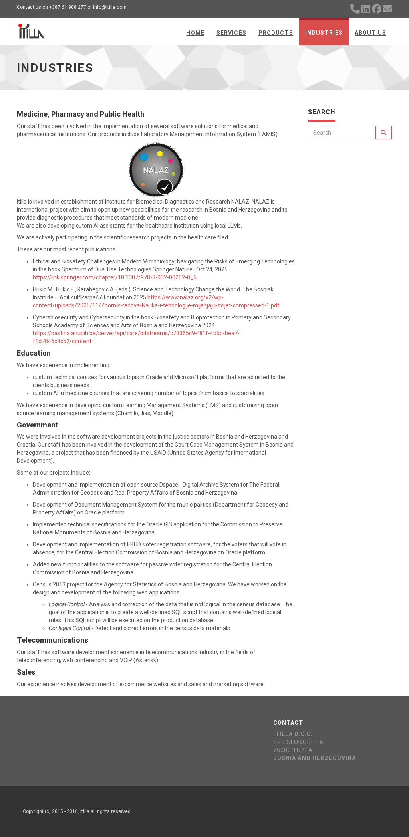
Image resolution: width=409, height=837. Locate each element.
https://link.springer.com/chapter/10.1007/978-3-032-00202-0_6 (115, 277)
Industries (324, 33)
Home (195, 33)
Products (275, 33)
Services (231, 33)
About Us (370, 33)
